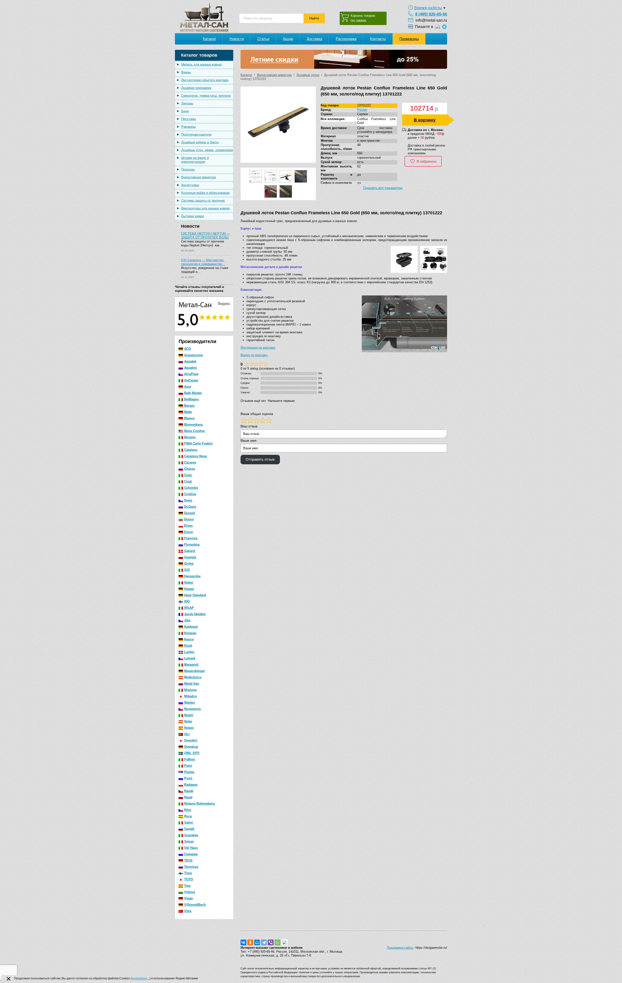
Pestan (189, 772)
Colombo (191, 488)
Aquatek (190, 361)
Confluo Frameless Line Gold (376, 121)
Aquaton (190, 368)
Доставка (314, 39)
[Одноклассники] (250, 942)
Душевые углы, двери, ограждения (207, 150)
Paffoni (189, 759)
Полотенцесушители (196, 134)
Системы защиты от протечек (203, 200)
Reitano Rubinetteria (199, 803)
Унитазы (187, 103)
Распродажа (346, 39)
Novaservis (192, 709)
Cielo (188, 475)
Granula (190, 557)
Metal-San (191, 683)
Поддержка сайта (400, 947)
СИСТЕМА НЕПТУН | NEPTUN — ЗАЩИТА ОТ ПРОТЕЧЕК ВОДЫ (205, 235)
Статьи (263, 39)
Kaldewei (191, 627)
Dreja (188, 500)
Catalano (190, 450)
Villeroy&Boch (195, 904)
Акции (288, 39)
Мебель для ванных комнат (201, 64)
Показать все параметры (383, 188)
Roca (188, 816)
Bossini (190, 437)
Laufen (189, 652)
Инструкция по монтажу (258, 347)
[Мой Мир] (257, 942)
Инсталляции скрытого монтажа (204, 80)
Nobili (188, 715)
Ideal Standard (195, 595)
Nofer (188, 721)
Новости (237, 39)
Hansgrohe (192, 576)
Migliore (190, 690)
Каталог (209, 39)
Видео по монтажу (254, 355)
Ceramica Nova (195, 456)
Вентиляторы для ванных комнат (205, 208)
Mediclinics (192, 677)
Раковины (188, 127)
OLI (187, 734)
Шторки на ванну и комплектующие (195, 160)
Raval (188, 797)
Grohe (188, 563)
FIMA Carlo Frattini (198, 443)
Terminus (191, 867)
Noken (189, 728)
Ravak (188, 791)
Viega (188, 898)
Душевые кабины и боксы (200, 142)
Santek (189, 829)
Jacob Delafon (195, 614)
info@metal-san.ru (431, 20)
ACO (187, 349)
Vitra (187, 911)
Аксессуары (190, 185)
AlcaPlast (191, 374)
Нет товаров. (359, 20)
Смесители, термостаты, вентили (206, 95)
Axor (187, 386)
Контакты (378, 39)
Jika (187, 620)
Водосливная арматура (198, 177)
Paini (188, 765)
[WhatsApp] (277, 942)
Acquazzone (193, 355)
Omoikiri (190, 740)
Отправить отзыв (260, 459)
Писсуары (188, 119)
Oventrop (191, 747)
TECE (188, 860)
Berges (189, 405)
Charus (189, 469)
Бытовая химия (192, 216)
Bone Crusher (194, 431)
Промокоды (409, 39)
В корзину (425, 120)
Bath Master (193, 393)
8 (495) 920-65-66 (431, 14)
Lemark (189, 658)
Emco (188, 532)
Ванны (186, 72)
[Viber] (271, 942)
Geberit (189, 551)
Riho (187, 810)
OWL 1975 (191, 753)
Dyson (189, 519)
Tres (187, 886)
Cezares (190, 462)
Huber (188, 582)
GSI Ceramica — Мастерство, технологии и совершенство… (203, 262)
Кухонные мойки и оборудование (205, 193)
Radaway (191, 784)
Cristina (190, 494)
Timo (188, 873)
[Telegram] (264, 942)
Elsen (188, 525)
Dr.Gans (190, 507)
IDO (187, 601)
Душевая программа (196, 88)
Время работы (428, 8)
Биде (185, 111)
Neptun (189, 702)
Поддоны (188, 169)
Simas (189, 841)
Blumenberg (193, 424)
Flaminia (190, 538)
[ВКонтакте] (243, 942)
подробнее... (140, 978)
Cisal (188, 481)
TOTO (188, 879)
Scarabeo (191, 835)
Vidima (189, 892)
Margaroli (191, 664)
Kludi (188, 645)
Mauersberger (194, 671)
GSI (187, 570)
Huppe (189, 589)
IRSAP (189, 608)
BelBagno (191, 399)
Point (188, 778)
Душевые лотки (307, 75)
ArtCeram (191, 380)
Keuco (189, 639)
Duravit (189, 513)
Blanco (189, 418)
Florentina (191, 544)
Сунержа (191, 854)
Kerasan (190, 633)
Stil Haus (191, 848)
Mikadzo (190, 696)
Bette (188, 412)
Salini (188, 822)
